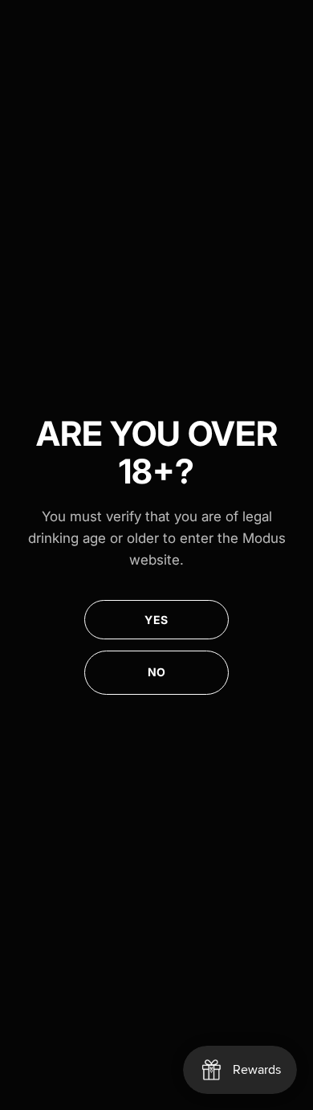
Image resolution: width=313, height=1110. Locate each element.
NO (157, 672)
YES (156, 619)
